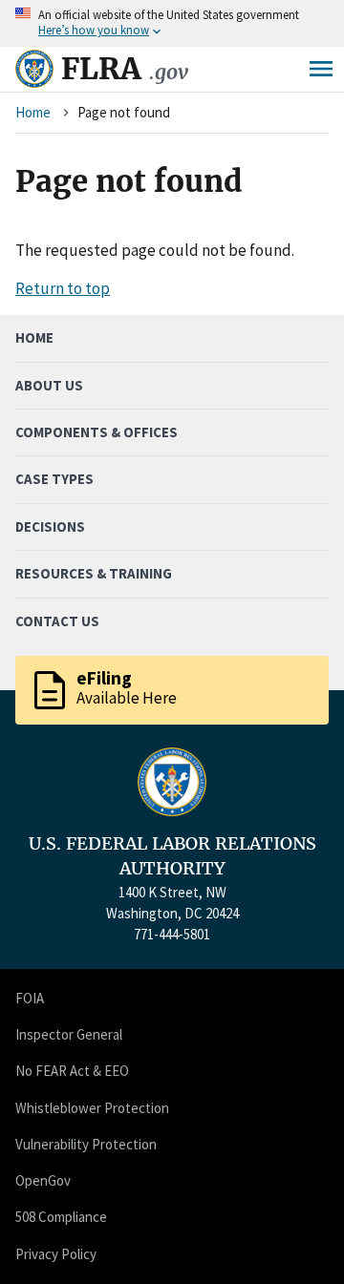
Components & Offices (96, 432)
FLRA (124, 69)
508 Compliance (61, 1217)
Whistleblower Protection (92, 1108)
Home (33, 112)
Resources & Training (93, 573)
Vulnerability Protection (86, 1144)
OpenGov (43, 1180)
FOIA (29, 998)
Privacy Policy (56, 1254)
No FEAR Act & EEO (72, 1071)
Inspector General (68, 1034)
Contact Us (57, 621)
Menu (321, 68)
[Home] (34, 69)
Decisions (50, 526)
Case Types (54, 479)
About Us (49, 385)
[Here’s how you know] (172, 23)
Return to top (62, 288)
